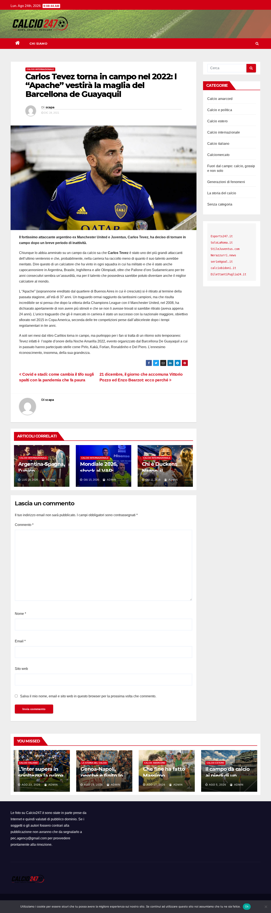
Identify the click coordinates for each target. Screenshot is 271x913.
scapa (50, 107)
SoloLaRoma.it (222, 242)
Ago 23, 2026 (31, 784)
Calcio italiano (218, 143)
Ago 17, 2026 (156, 784)
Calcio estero (217, 121)
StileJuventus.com (225, 249)
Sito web (21, 668)
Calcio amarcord (220, 99)
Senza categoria (219, 204)
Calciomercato (218, 155)
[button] (257, 43)
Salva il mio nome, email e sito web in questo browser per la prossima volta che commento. (88, 696)
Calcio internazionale (40, 69)
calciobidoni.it (223, 268)
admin (50, 479)
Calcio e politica (219, 110)
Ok (247, 906)
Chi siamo (38, 44)
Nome (20, 613)
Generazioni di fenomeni (226, 182)
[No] (266, 907)
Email (20, 641)
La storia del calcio (221, 193)
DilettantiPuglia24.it (228, 274)
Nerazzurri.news (223, 255)
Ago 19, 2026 (93, 784)
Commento (24, 525)
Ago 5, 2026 (217, 784)
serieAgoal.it (222, 261)
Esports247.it (222, 236)
